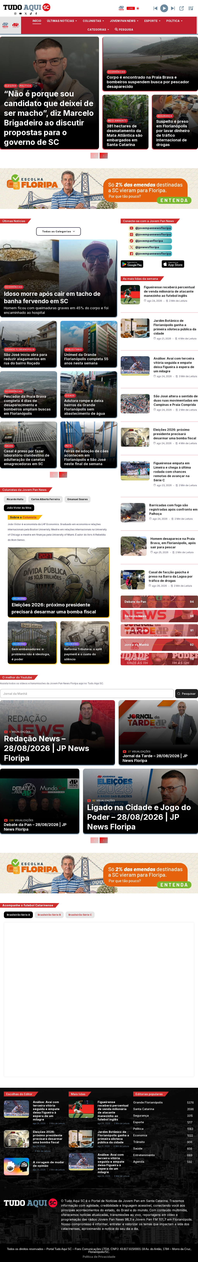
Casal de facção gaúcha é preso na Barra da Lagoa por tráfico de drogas (171, 576)
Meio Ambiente (117, 120)
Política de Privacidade (99, 1257)
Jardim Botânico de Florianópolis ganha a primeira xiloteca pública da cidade (113, 1137)
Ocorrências (116, 72)
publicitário (74, 349)
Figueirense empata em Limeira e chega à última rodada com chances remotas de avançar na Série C (172, 471)
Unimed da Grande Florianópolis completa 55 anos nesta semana (86, 359)
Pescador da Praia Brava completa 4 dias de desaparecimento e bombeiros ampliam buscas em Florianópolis (27, 405)
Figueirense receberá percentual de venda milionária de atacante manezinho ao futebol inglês (169, 291)
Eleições (10, 86)
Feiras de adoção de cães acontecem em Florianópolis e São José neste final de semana (86, 457)
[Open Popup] (181, 8)
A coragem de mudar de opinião (48, 1164)
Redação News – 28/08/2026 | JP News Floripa (46, 748)
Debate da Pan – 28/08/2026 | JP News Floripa (35, 827)
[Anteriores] (94, 156)
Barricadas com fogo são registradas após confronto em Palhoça (173, 509)
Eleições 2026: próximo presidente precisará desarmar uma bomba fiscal (174, 434)
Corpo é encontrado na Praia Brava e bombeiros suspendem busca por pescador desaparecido (148, 82)
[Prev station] (173, 8)
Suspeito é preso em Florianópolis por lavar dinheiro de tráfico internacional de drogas (173, 133)
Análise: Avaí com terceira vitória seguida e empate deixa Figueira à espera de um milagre (46, 1110)
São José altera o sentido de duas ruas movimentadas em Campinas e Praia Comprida (176, 400)
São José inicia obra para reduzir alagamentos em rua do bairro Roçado (25, 359)
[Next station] (155, 8)
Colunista (29, 517)
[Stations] (190, 8)
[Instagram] (15, 13)
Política (25, 86)
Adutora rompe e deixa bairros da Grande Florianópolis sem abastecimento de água (84, 407)
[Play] (164, 8)
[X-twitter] (26, 13)
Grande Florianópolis (19, 349)
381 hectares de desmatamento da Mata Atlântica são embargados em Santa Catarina (125, 135)
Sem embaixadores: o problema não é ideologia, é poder (31, 654)
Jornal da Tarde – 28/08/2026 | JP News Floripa (155, 758)
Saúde (9, 446)
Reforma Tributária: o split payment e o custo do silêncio (83, 654)
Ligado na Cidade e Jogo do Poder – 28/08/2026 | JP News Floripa (139, 817)
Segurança (165, 116)
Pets (68, 446)
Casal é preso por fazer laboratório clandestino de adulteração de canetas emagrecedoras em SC (26, 457)
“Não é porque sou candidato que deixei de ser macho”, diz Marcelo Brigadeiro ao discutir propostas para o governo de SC (49, 118)
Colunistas (19, 599)
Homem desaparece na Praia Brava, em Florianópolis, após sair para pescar (173, 543)
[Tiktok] (31, 13)
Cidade (70, 395)
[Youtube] (20, 13)
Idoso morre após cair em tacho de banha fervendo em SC (52, 297)
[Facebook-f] (36, 13)
